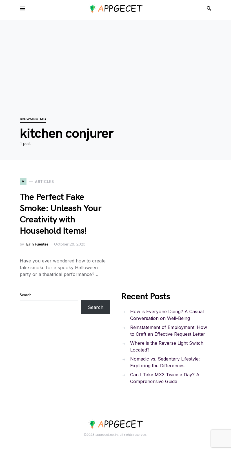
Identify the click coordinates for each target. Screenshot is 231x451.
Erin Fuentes (37, 244)
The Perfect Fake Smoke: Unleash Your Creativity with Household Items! (60, 214)
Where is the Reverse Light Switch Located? (166, 346)
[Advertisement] (115, 59)
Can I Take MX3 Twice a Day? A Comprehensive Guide (164, 378)
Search (26, 295)
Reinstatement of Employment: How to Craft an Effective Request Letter (168, 330)
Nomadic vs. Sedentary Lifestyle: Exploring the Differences (165, 362)
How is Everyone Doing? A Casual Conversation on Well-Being (167, 315)
